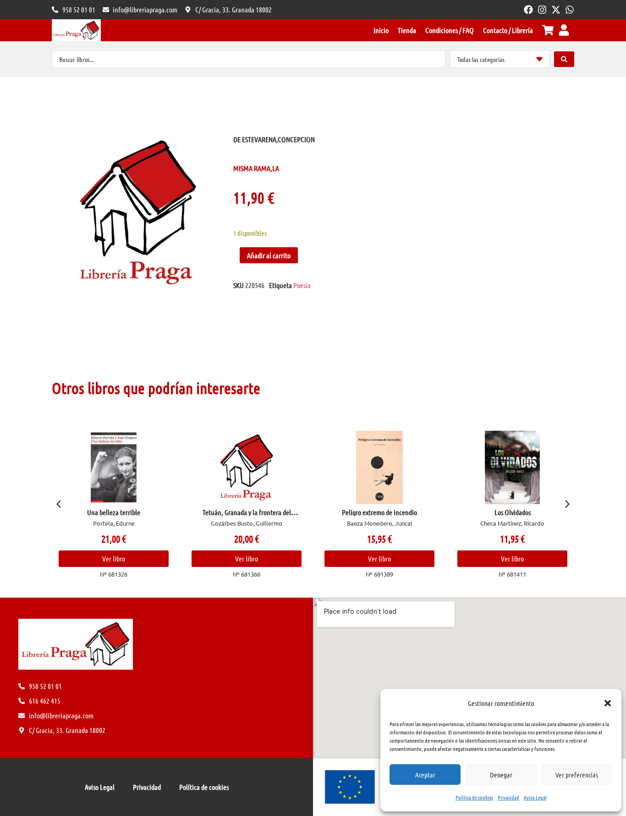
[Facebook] (528, 9)
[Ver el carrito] (548, 30)
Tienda (407, 30)
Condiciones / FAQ (449, 30)
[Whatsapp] (569, 9)
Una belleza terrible (113, 512)
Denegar (501, 775)
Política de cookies (474, 797)
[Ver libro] (113, 467)
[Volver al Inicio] (76, 30)
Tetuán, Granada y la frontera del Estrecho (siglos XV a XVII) (247, 516)
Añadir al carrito (269, 255)
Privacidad (508, 797)
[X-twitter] (555, 9)
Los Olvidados (512, 512)
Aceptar (425, 775)
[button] (607, 703)
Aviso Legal (535, 797)
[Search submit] (564, 59)
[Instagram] (542, 9)
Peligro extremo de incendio (379, 512)
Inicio (381, 30)
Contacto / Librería (508, 30)
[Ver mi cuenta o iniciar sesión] (564, 30)
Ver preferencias (576, 775)
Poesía (302, 285)
